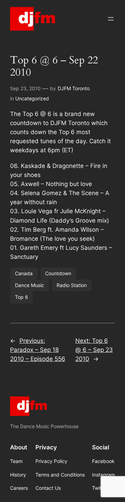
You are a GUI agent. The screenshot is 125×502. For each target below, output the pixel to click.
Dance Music (29, 285)
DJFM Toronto (74, 88)
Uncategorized (32, 98)
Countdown (58, 273)
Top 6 (21, 297)
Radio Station (72, 285)
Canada (24, 273)
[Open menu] (111, 19)
